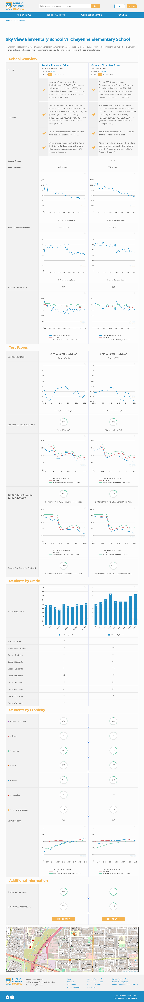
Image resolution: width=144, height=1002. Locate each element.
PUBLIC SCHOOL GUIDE (91, 15)
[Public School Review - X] (7, 997)
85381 (53, 71)
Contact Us (91, 987)
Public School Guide (95, 982)
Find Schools (72, 984)
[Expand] (8, 938)
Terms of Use (119, 998)
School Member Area (120, 979)
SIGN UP (131, 6)
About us (70, 982)
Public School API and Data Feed (125, 984)
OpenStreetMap (133, 971)
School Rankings (73, 987)
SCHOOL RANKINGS (56, 15)
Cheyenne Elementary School (105, 65)
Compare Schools (94, 984)
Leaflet (125, 971)
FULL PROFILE (63, 919)
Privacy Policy (131, 998)
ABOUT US (122, 15)
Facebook (12, 997)
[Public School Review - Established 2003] (15, 6)
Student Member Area (95, 979)
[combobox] (63, 6)
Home (69, 979)
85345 (103, 71)
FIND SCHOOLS (24, 15)
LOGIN (119, 6)
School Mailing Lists (120, 982)
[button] (70, 961)
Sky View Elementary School (56, 65)
